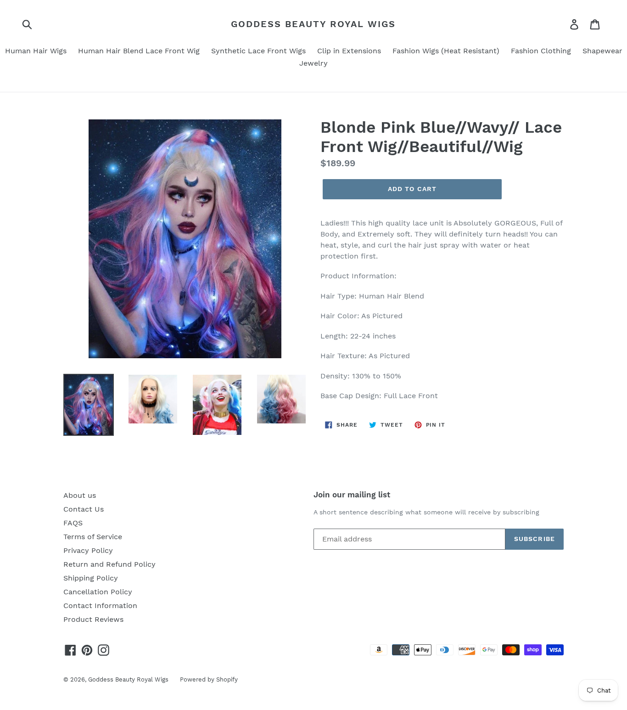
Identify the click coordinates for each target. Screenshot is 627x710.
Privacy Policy (88, 550)
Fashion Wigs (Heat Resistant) (445, 50)
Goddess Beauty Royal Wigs (313, 23)
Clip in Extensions (349, 50)
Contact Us (83, 509)
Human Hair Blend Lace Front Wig (139, 50)
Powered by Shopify (209, 679)
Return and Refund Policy (109, 564)
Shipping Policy (90, 578)
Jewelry (313, 63)
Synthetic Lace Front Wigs (258, 50)
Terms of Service (92, 536)
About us (79, 495)
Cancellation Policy (97, 591)
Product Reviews (93, 619)
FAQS (73, 522)
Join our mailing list (352, 494)
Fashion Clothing (541, 50)
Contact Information (100, 605)
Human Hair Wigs (36, 50)
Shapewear (602, 50)
